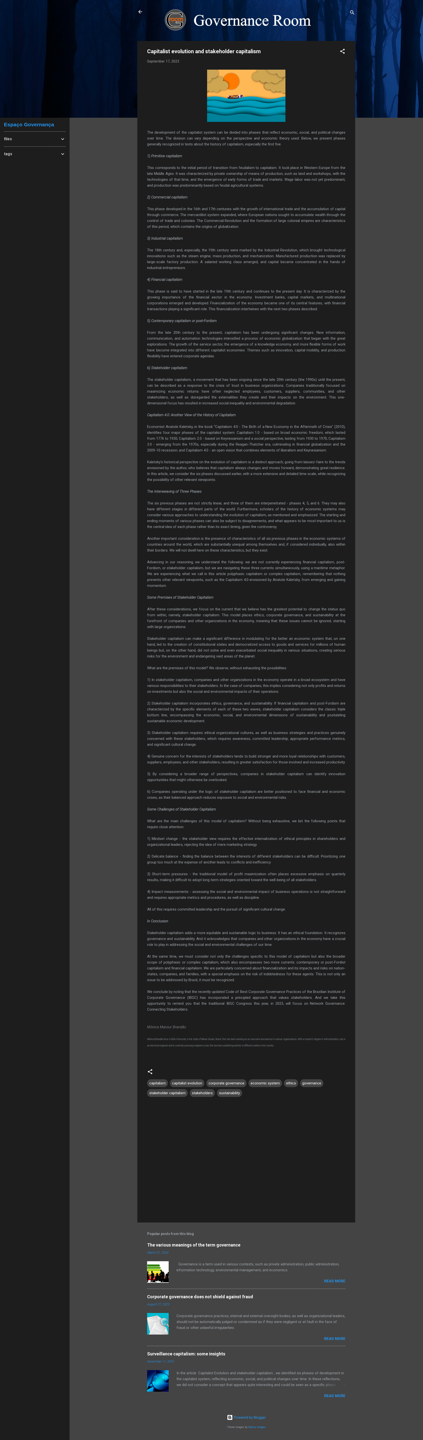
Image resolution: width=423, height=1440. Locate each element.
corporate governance (226, 1083)
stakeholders (202, 1093)
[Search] (352, 13)
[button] (342, 52)
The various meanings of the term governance (193, 1244)
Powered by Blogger (249, 1417)
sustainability (229, 1093)
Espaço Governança (29, 124)
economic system (265, 1083)
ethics (291, 1083)
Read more (334, 1281)
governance (311, 1083)
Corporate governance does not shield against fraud (200, 1296)
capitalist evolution (187, 1083)
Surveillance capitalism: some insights (186, 1353)
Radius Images (257, 1427)
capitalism (157, 1083)
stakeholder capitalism (167, 1093)
